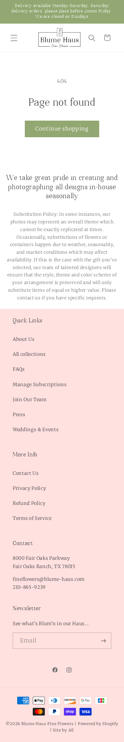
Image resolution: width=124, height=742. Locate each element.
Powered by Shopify (98, 723)
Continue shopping (62, 128)
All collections (29, 354)
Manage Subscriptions (39, 384)
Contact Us (26, 473)
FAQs (19, 369)
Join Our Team (30, 399)
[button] (14, 37)
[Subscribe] (103, 641)
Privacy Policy (29, 488)
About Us (23, 339)
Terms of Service (32, 518)
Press (19, 414)
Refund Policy (29, 503)
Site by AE (63, 730)
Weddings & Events (36, 429)
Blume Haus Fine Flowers (47, 723)
